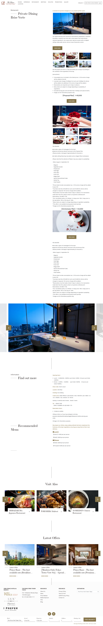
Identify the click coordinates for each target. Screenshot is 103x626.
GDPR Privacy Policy (64, 595)
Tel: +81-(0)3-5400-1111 (28, 597)
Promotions (58, 2)
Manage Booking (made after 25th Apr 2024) (85, 623)
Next (94, 327)
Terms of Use (62, 593)
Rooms (20, 2)
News (41, 593)
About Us (42, 591)
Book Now (57, 48)
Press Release (43, 595)
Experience (27, 2)
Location (20, 4)
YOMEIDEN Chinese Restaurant (49, 511)
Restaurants (35, 2)
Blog (41, 602)
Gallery (66, 2)
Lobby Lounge (78, 511)
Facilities (50, 2)
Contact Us (61, 597)
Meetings (43, 2)
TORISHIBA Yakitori (17, 511)
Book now (72, 101)
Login (100, 2)
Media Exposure (44, 597)
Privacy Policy (62, 591)
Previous (8, 327)
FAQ (41, 600)
